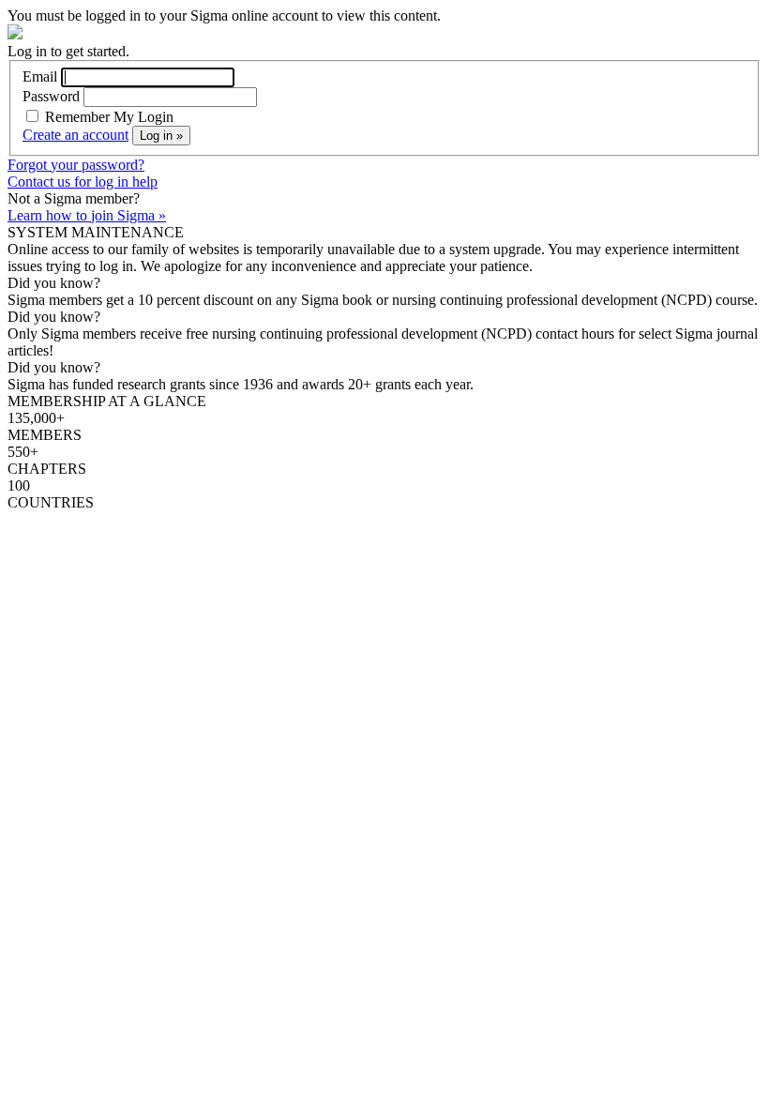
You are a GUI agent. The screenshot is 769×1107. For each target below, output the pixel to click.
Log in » (161, 136)
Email (40, 76)
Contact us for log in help (83, 182)
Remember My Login (107, 117)
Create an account (75, 135)
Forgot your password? (76, 165)
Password (51, 96)
